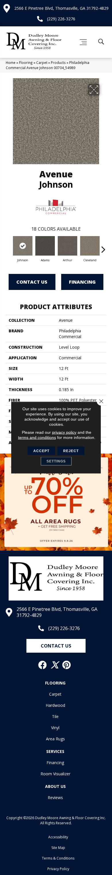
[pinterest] (66, 665)
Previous (8, 246)
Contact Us (31, 282)
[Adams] (45, 246)
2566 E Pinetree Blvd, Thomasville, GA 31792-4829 (61, 8)
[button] (56, 646)
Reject (71, 451)
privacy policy (64, 432)
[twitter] (54, 665)
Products (58, 62)
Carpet (41, 62)
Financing (82, 282)
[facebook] (42, 665)
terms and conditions (37, 437)
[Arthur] (67, 246)
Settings (56, 461)
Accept (41, 451)
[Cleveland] (90, 246)
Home (11, 62)
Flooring (26, 62)
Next (103, 246)
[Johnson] (22, 246)
